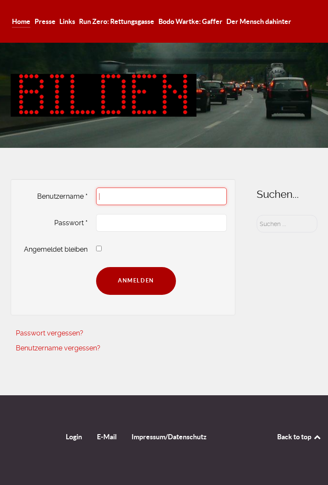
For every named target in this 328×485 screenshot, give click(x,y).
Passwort (71, 223)
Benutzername (62, 196)
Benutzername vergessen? (58, 348)
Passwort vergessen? (49, 333)
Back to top (295, 437)
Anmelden (136, 280)
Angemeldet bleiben (56, 249)
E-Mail (107, 437)
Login (74, 437)
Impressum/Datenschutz (169, 437)
